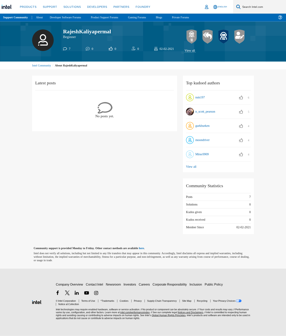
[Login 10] (192, 37)
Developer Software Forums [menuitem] (68, 17)
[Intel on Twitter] (67, 293)
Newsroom (114, 284)
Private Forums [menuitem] (189, 17)
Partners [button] (117, 7)
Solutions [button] (70, 7)
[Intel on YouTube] (86, 293)
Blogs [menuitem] (166, 17)
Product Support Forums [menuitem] (110, 17)
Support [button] (49, 7)
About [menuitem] (40, 17)
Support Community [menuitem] (16, 17)
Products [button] (28, 7)
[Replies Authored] (208, 37)
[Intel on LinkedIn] (77, 293)
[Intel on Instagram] (96, 293)
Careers (145, 284)
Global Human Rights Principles (167, 315)
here (145, 248)
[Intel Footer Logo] (37, 302)
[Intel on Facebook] (57, 293)
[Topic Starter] (239, 37)
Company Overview (69, 284)
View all (190, 51)
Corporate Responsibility (170, 284)
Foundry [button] (138, 7)
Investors (130, 284)
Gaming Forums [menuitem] (144, 17)
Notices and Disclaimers (189, 313)
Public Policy (214, 284)
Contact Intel (95, 284)
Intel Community (42, 66)
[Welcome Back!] (224, 37)
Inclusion (196, 284)
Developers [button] (94, 7)
